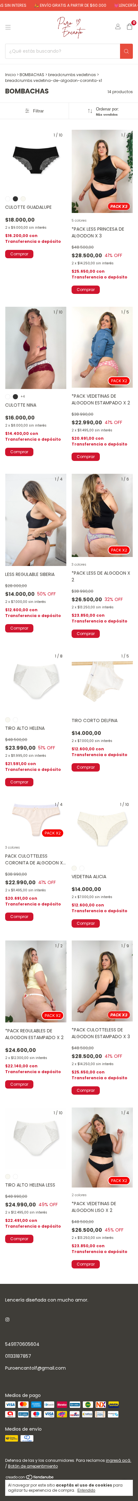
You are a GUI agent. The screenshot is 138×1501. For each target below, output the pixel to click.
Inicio (10, 74)
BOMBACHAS (32, 74)
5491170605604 (22, 1344)
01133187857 (18, 1356)
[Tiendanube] (30, 1478)
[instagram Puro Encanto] (7, 1319)
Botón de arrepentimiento (33, 1466)
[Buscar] (126, 51)
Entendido (86, 1490)
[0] (129, 27)
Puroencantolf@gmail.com (35, 1368)
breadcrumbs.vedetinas (72, 74)
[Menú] (8, 27)
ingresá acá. (118, 1460)
